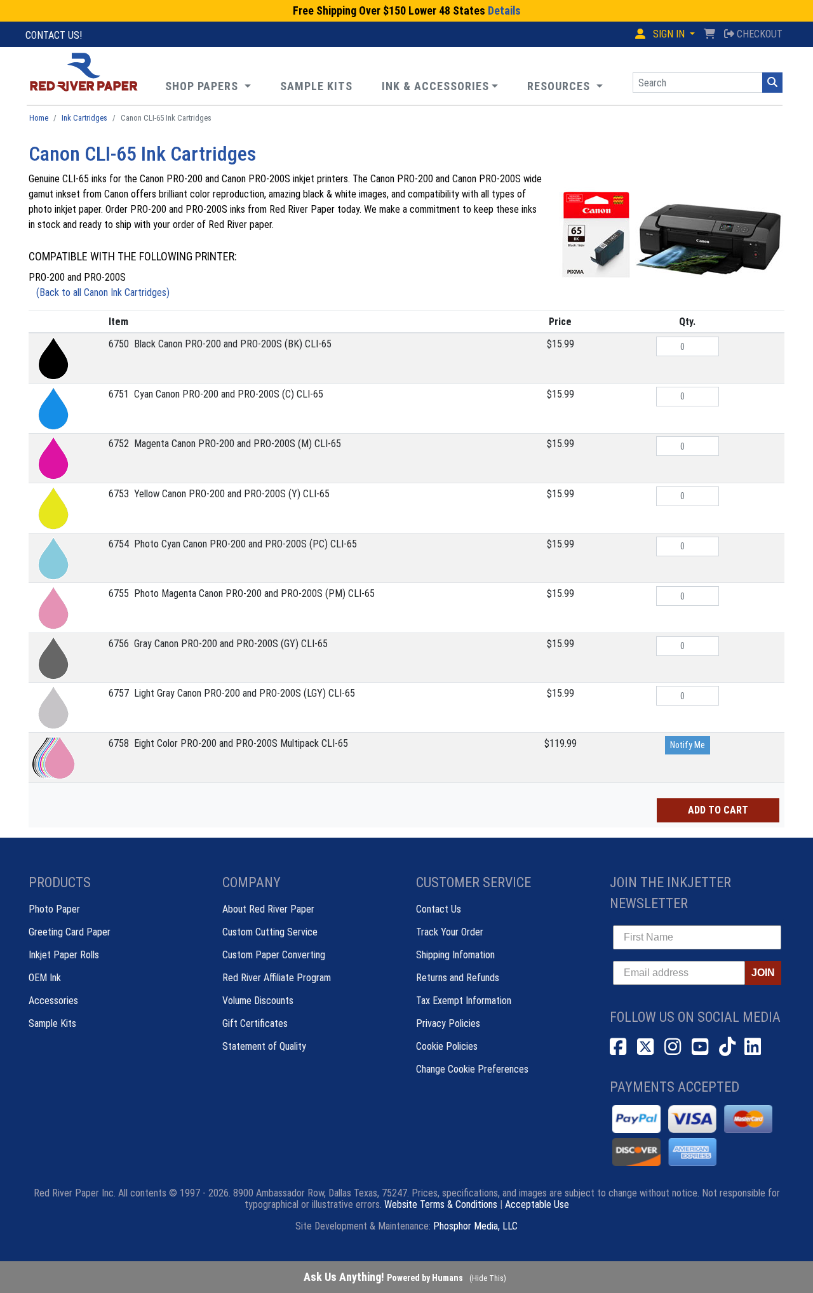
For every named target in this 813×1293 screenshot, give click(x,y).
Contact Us (438, 909)
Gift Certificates (255, 1023)
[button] (565, 86)
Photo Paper (54, 909)
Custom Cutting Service (270, 932)
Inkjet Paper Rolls (64, 955)
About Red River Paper (268, 909)
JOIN (763, 972)
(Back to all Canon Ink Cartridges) (103, 292)
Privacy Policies (448, 1023)
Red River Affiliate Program (276, 978)
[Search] (772, 82)
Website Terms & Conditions (440, 1204)
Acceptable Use (537, 1204)
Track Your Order (449, 932)
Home (38, 118)
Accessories (53, 1001)
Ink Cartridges (84, 118)
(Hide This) (487, 1278)
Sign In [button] (668, 34)
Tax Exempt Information (463, 1001)
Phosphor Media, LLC (475, 1226)
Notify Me (687, 745)
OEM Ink (45, 978)
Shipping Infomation (455, 955)
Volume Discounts (257, 1001)
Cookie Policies (447, 1046)
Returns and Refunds (457, 978)
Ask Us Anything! (383, 1276)
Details (504, 10)
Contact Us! (53, 35)
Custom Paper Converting (273, 955)
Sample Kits (52, 1023)
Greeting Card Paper (70, 932)
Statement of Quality (264, 1046)
